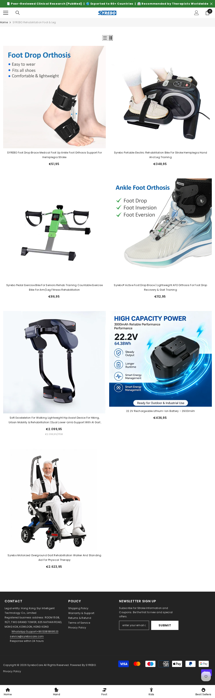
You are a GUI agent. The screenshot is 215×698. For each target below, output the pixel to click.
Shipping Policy (78, 608)
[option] (107, 4)
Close (211, 3)
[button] (105, 38)
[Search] (17, 12)
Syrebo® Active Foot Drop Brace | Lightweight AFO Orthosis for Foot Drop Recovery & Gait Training (160, 287)
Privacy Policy (77, 627)
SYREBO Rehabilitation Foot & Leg (34, 22)
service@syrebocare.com (27, 636)
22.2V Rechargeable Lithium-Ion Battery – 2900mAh (160, 411)
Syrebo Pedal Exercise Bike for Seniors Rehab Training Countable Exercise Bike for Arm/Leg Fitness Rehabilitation (54, 287)
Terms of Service (79, 622)
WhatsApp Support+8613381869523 (35, 631)
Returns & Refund (79, 618)
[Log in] (196, 12)
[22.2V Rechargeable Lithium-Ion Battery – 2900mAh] (160, 359)
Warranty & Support (81, 613)
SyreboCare (35, 665)
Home (4, 22)
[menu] (5, 12)
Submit (165, 625)
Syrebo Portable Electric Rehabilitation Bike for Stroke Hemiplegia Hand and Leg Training (160, 155)
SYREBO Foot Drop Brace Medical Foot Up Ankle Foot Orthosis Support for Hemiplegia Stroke (54, 155)
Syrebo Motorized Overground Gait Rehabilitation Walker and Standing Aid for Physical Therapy (54, 557)
